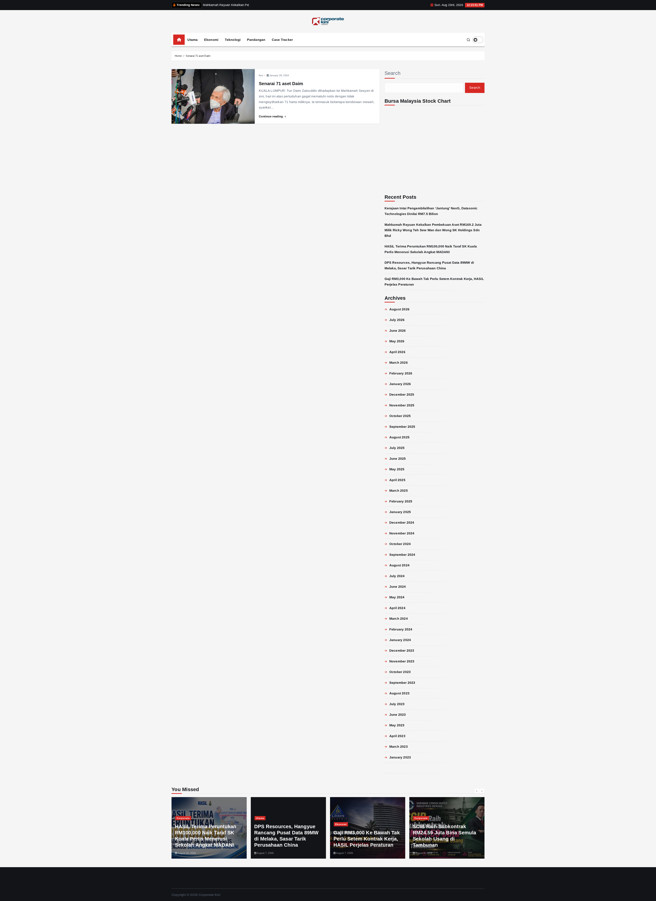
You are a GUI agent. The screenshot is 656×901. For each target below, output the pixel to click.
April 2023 (397, 736)
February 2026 (400, 373)
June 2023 (397, 714)
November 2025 (401, 405)
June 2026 (397, 330)
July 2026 (397, 320)
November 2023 (401, 661)
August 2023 (399, 693)
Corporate (341, 818)
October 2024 (400, 544)
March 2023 (398, 746)
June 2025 (397, 458)
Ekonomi (211, 40)
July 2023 (397, 704)
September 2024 (402, 554)
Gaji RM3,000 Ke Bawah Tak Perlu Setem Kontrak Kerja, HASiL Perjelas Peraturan (287, 839)
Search (393, 73)
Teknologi (233, 40)
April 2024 (397, 608)
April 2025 (397, 480)
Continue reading (271, 116)
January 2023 (400, 757)
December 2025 (401, 394)
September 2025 (402, 426)
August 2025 (399, 437)
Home (178, 55)
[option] (209, 828)
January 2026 (400, 384)
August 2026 (399, 309)
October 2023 (400, 672)
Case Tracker (282, 40)
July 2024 (397, 576)
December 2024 (401, 522)
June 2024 (397, 586)
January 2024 (400, 640)
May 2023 (397, 725)
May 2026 (397, 341)
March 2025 (398, 490)
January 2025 (400, 512)
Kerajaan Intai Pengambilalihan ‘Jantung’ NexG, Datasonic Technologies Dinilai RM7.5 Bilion (445, 833)
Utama (192, 40)
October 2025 (400, 416)
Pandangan (256, 40)
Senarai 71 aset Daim (198, 55)
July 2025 (397, 448)
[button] (477, 791)
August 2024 (399, 565)
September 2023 (402, 682)
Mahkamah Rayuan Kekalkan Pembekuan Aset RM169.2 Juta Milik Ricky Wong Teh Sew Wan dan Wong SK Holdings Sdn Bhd (433, 230)
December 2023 (401, 650)
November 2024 (401, 533)
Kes (261, 75)
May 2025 (397, 469)
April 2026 (397, 352)
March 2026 (398, 362)
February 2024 (400, 629)
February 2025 (400, 501)
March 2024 (398, 618)
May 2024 (397, 597)
